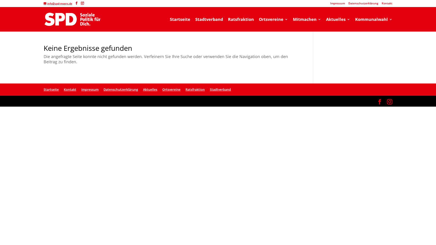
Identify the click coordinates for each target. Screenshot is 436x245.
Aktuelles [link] (336, 20)
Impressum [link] (337, 3)
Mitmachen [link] (305, 20)
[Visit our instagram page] (82, 3)
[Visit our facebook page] (76, 3)
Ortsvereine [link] (271, 20)
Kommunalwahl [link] (371, 20)
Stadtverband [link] (209, 20)
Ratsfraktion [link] (241, 20)
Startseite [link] (180, 20)
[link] (72, 19)
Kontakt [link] (387, 3)
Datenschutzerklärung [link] (363, 3)
